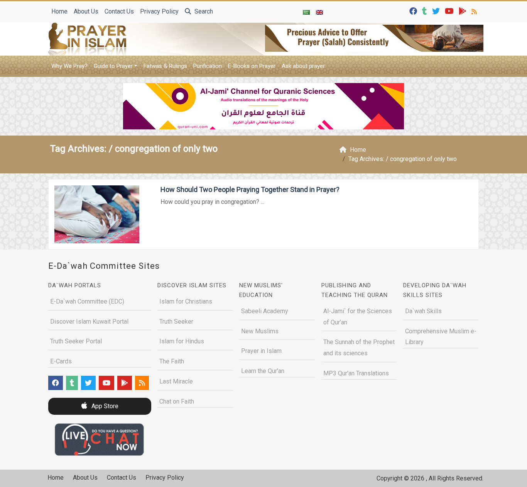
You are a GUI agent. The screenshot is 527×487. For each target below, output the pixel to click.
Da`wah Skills (423, 311)
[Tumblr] (425, 10)
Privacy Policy (159, 11)
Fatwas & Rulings (165, 66)
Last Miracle (176, 381)
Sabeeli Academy (264, 311)
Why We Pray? (69, 66)
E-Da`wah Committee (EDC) (87, 301)
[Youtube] (450, 10)
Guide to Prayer (113, 66)
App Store (104, 406)
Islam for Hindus (181, 341)
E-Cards (61, 361)
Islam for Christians (185, 301)
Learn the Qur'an (262, 371)
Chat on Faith (176, 401)
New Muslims (260, 331)
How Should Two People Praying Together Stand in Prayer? (250, 189)
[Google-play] (463, 10)
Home (59, 11)
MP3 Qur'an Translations (356, 373)
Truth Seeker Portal (76, 341)
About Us (86, 11)
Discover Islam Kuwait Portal (89, 321)
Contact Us (119, 11)
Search (203, 11)
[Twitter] (437, 10)
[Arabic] (306, 12)
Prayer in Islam (261, 351)
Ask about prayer (303, 66)
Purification (207, 66)
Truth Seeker (176, 321)
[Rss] (475, 10)
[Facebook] (414, 10)
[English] (319, 12)
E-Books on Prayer (251, 66)
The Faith (171, 361)
